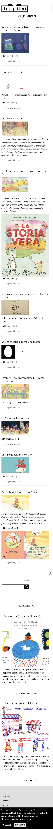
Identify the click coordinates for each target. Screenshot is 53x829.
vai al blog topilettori (26, 780)
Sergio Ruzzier (12, 149)
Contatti (6, 797)
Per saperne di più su (11, 61)
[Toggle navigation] (48, 7)
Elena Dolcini (10, 56)
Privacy (6, 805)
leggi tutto (22, 682)
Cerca (27, 586)
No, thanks (20, 825)
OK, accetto (7, 825)
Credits (6, 801)
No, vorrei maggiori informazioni (16, 819)
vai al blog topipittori (26, 694)
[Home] (14, 8)
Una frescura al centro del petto (20, 703)
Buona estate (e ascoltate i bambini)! (22, 616)
